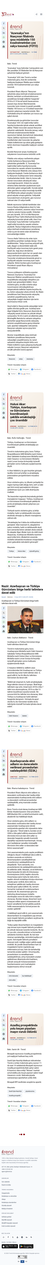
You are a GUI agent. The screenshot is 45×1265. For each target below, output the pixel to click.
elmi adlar (12, 980)
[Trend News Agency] (7, 1152)
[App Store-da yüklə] (10, 1246)
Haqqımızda (6, 1193)
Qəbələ (24, 716)
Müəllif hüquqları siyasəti (10, 1223)
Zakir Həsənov (13, 716)
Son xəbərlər (6, 1182)
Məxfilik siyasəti (7, 1220)
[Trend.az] (8, 14)
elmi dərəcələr (13, 976)
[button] (4, 24)
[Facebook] (8, 1237)
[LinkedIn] (26, 1237)
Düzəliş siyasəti (7, 1205)
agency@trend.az (7, 1171)
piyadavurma (30, 1091)
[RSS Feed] (31, 1237)
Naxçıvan (12, 359)
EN (18, 1261)
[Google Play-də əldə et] (26, 1246)
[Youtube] (17, 1237)
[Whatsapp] (3, 1237)
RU (26, 1261)
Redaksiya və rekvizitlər (9, 1196)
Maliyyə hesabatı (7, 1208)
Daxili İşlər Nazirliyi (15, 1091)
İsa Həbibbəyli (26, 976)
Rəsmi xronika (6, 1185)
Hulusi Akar (21, 551)
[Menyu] (41, 14)
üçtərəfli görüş (34, 551)
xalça (21, 359)
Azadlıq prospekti (15, 1095)
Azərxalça (30, 359)
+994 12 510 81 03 (7, 1169)
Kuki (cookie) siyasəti (8, 1226)
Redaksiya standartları (9, 1202)
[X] (13, 1237)
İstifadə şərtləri (6, 1217)
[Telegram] (22, 1237)
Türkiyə (11, 551)
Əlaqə (3, 1199)
